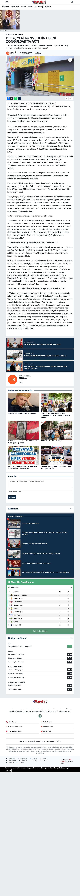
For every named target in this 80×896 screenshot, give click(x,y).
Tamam (8, 771)
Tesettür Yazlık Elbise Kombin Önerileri (22, 413)
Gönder (12, 497)
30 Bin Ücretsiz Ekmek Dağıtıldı (52, 441)
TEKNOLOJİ (39, 7)
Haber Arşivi (47, 731)
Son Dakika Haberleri (14, 731)
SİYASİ (23, 7)
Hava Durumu (13, 722)
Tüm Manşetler (48, 726)
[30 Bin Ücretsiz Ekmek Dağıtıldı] (56, 430)
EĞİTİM (48, 7)
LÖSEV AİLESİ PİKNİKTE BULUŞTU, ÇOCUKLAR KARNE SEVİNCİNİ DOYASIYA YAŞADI (55, 415)
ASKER (21, 762)
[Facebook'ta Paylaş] (8, 98)
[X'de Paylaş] (11, 98)
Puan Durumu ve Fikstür (15, 726)
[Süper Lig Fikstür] (71, 638)
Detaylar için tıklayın (40, 631)
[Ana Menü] (7, 2)
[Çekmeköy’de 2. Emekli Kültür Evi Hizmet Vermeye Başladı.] (56, 455)
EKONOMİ (15, 7)
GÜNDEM (5, 7)
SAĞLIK (11, 762)
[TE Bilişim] (12, 379)
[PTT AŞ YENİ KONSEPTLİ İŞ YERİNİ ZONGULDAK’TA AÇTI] (40, 76)
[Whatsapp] (40, 716)
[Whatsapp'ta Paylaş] (15, 98)
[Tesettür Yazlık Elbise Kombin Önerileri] (23, 403)
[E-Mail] (20, 382)
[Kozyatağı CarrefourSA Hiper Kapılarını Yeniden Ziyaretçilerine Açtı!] (23, 455)
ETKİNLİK (45, 760)
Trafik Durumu (47, 722)
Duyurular (19, 34)
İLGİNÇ (34, 760)
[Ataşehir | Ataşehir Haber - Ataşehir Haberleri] (39, 2)
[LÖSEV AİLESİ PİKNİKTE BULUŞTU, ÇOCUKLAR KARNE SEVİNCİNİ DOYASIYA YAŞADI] (56, 403)
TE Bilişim (23, 378)
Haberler (9, 34)
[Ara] (72, 2)
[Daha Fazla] (19, 98)
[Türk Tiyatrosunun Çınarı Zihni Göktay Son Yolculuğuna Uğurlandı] (23, 430)
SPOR (30, 7)
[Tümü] (71, 509)
